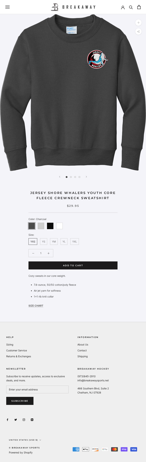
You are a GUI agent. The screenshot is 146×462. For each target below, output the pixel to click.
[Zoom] (138, 22)
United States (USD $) (23, 440)
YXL (74, 241)
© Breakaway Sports (24, 447)
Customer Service (16, 350)
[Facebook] (7, 419)
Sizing (9, 344)
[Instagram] (24, 419)
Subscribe (19, 401)
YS (43, 241)
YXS (32, 241)
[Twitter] (15, 419)
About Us (82, 344)
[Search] (131, 7)
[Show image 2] (71, 177)
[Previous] (59, 177)
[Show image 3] (75, 177)
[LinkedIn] (32, 419)
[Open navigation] (7, 7)
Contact (82, 350)
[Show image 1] (66, 177)
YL (64, 241)
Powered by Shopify (21, 452)
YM (54, 241)
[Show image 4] (79, 177)
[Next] (86, 177)
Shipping (82, 356)
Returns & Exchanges (18, 356)
